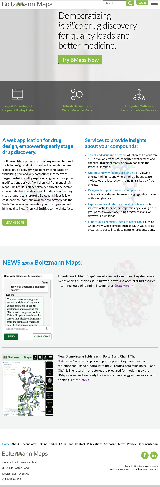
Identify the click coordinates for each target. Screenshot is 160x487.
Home (6, 444)
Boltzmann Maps (69, 361)
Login (142, 2)
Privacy (131, 444)
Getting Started (48, 444)
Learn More (14, 222)
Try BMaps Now (80, 59)
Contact (80, 444)
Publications (94, 444)
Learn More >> (124, 285)
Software (110, 444)
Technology (28, 444)
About (15, 444)
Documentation (148, 444)
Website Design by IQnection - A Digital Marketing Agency (134, 469)
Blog (70, 444)
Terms (121, 444)
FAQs (62, 444)
